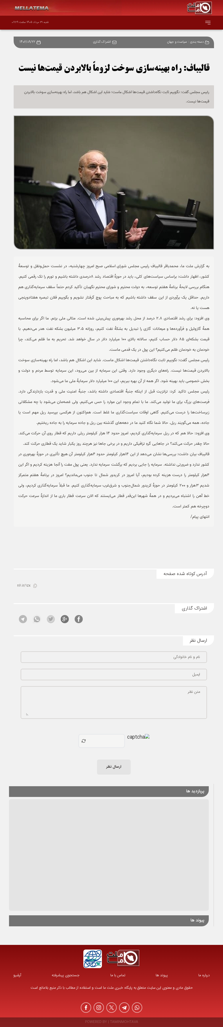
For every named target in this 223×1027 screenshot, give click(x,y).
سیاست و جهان (177, 42)
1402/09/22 (27, 42)
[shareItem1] (78, 619)
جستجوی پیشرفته (66, 975)
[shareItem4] (37, 619)
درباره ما (204, 975)
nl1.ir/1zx (23, 585)
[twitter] (111, 1007)
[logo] (123, 959)
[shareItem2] (64, 619)
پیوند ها (162, 975)
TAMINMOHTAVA (124, 1022)
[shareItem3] (50, 619)
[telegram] (124, 1007)
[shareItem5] (23, 619)
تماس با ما (117, 975)
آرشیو (17, 975)
